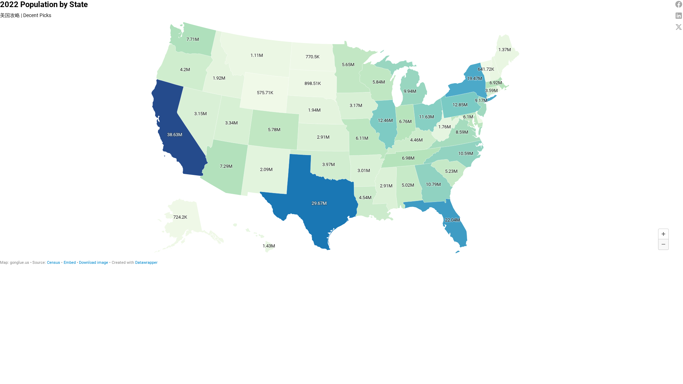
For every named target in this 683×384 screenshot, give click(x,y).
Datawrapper (146, 262)
